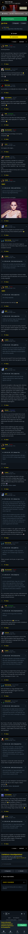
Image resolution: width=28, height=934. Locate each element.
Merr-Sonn (7, 85)
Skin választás (16, 917)
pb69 (6, 225)
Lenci (6, 144)
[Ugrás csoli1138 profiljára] (2, 157)
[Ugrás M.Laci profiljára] (2, 817)
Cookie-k (20, 920)
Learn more (3, 2)
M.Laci (6, 816)
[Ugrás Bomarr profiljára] (2, 410)
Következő (21, 41)
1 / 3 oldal (14, 41)
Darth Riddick (8, 97)
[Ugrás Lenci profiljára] (2, 145)
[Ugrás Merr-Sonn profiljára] (2, 86)
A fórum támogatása (9, 19)
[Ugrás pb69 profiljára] (2, 226)
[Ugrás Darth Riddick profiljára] (2, 98)
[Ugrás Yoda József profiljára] (2, 701)
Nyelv (9, 917)
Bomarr (7, 410)
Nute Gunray (8, 240)
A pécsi (6, 256)
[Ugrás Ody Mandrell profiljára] (2, 130)
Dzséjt (7, 27)
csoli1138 (7, 156)
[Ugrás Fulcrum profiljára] (2, 633)
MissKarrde (7, 69)
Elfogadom (23, 925)
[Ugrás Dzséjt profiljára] (2, 28)
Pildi (6, 113)
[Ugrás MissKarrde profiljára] (2, 69)
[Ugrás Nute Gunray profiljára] (2, 240)
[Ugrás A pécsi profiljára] (2, 257)
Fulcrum (7, 632)
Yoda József (7, 701)
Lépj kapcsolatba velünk (11, 920)
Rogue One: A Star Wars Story (15, 28)
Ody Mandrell (8, 130)
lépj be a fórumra (20, 857)
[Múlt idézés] (2, 64)
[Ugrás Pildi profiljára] (2, 114)
